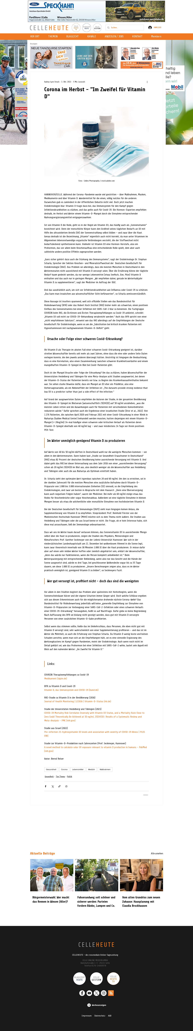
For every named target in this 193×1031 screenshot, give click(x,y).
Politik (69, 776)
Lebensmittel (77, 769)
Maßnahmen (105, 769)
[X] (96, 993)
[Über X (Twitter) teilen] (52, 786)
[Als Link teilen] (59, 786)
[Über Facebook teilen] (45, 786)
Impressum (87, 1015)
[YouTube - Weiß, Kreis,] (89, 993)
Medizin (91, 769)
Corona (64, 769)
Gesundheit (51, 769)
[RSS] (111, 993)
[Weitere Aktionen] (147, 81)
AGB (109, 1015)
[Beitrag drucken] (66, 786)
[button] (92, 36)
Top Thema (60, 776)
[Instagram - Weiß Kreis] (104, 993)
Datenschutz (99, 1015)
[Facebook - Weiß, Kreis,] (82, 993)
